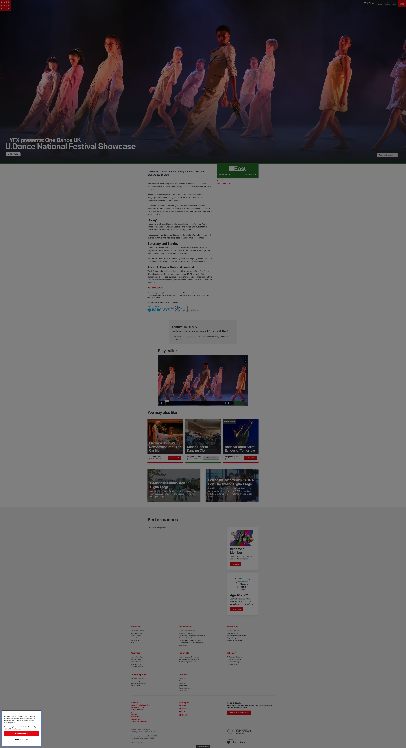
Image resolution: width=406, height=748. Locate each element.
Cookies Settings (21, 739)
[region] (21, 728)
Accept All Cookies (21, 733)
